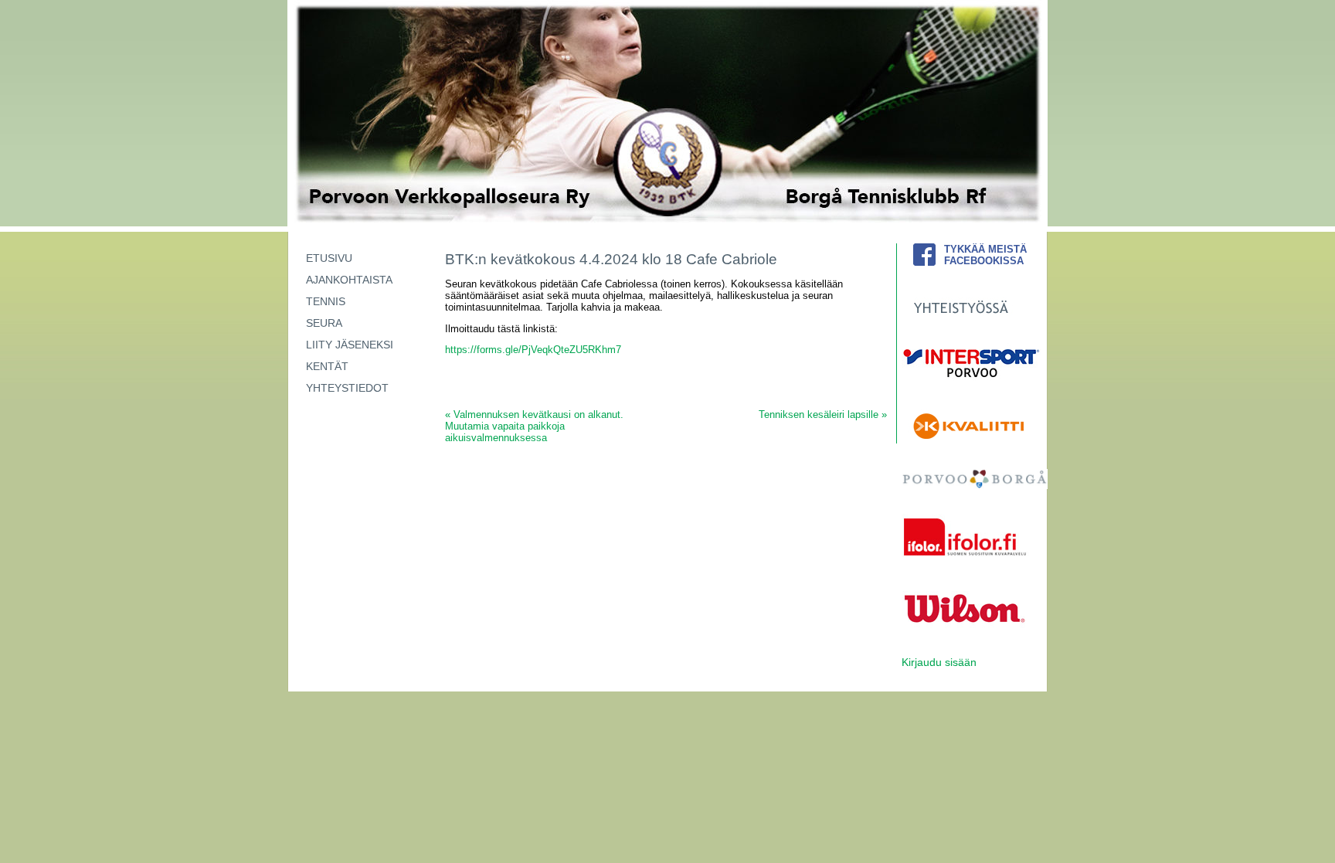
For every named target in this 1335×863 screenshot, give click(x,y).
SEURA (324, 323)
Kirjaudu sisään (939, 662)
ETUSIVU (329, 258)
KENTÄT (327, 366)
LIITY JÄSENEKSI (349, 344)
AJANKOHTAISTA (349, 280)
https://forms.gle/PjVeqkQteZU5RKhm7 (533, 349)
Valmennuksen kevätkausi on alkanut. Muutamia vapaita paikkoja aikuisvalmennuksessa (534, 426)
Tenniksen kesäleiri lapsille (823, 414)
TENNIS (325, 301)
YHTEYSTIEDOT (347, 388)
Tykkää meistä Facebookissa (985, 255)
